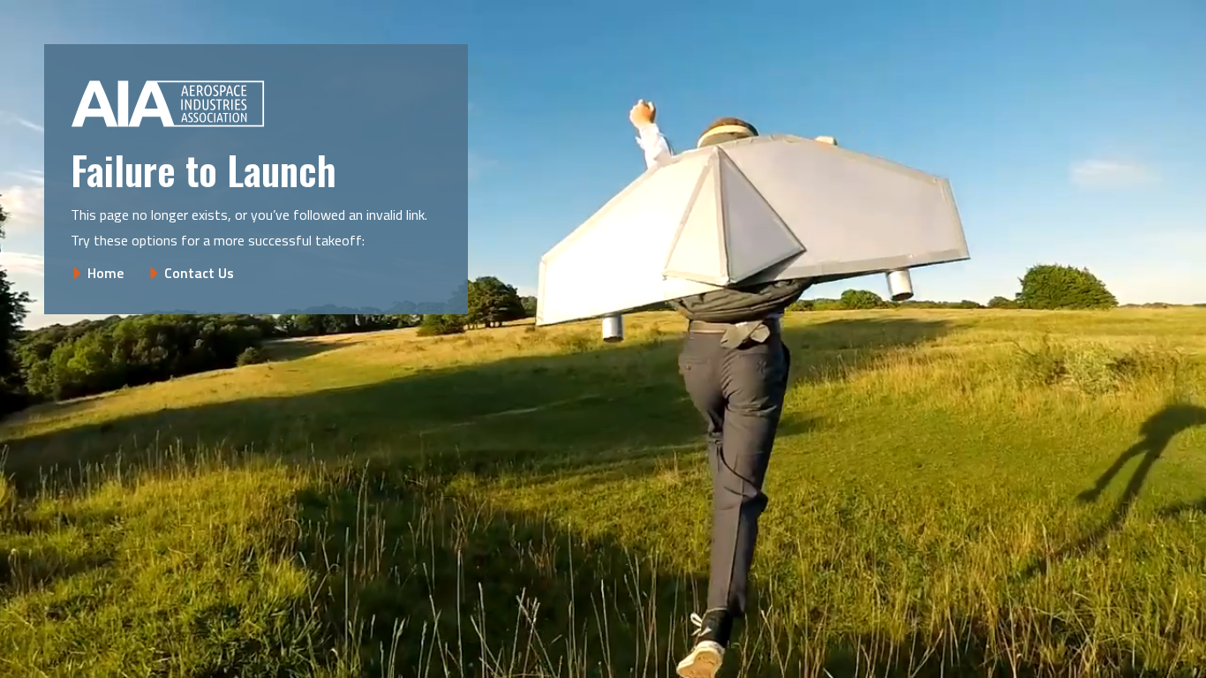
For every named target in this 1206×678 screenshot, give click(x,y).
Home (105, 272)
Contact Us (199, 272)
